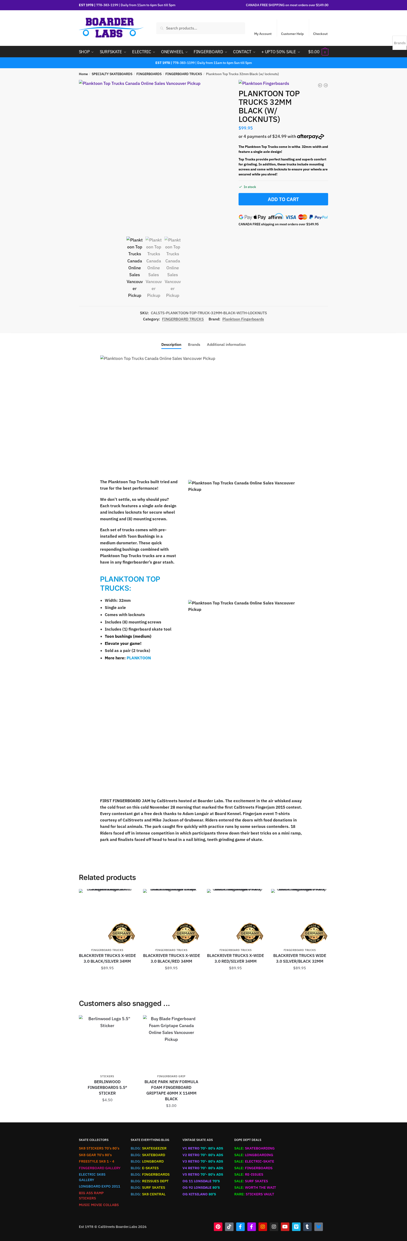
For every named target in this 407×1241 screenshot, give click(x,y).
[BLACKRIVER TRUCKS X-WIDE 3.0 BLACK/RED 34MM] (171, 917)
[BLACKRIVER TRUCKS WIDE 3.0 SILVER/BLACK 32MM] (299, 917)
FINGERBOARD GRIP (171, 1076)
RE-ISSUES (248, 1174)
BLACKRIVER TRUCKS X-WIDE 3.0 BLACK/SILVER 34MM (107, 958)
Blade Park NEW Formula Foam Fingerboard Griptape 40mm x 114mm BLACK (171, 1090)
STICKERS (107, 1076)
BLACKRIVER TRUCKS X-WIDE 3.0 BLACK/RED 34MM (171, 958)
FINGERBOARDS (149, 74)
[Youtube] (285, 1226)
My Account (263, 34)
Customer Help (292, 34)
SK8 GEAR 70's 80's (95, 1155)
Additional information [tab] (226, 344)
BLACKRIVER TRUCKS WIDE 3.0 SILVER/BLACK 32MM (299, 958)
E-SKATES (145, 1168)
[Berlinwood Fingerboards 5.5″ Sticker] (107, 1043)
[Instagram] (263, 1226)
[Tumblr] (307, 1226)
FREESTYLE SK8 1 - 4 (96, 1161)
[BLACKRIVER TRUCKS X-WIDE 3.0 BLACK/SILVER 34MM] (107, 917)
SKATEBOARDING (254, 1148)
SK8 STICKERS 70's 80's (99, 1148)
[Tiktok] (229, 1226)
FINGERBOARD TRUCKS (183, 74)
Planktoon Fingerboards (243, 319)
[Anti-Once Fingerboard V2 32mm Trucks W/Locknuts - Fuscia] (320, 85)
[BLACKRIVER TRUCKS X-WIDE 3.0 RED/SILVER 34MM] (235, 917)
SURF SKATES (148, 1187)
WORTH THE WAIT (255, 1187)
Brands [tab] (194, 344)
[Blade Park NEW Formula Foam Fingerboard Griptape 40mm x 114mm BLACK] (171, 1043)
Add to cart (283, 199)
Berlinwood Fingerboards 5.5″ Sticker (107, 1087)
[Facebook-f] (240, 1226)
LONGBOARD (147, 1161)
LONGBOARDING (253, 1155)
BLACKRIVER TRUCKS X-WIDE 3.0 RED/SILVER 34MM (235, 958)
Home (83, 74)
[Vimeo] (296, 1226)
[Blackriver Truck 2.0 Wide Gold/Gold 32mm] (325, 85)
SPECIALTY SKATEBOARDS (112, 74)
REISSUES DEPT (150, 1181)
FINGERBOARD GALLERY (99, 1168)
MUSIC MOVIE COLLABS (99, 1204)
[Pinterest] (218, 1226)
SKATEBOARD (148, 1155)
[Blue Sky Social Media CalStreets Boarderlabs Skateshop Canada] (318, 1226)
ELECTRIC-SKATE (254, 1161)
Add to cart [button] (107, 979)
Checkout (320, 34)
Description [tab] (171, 344)
